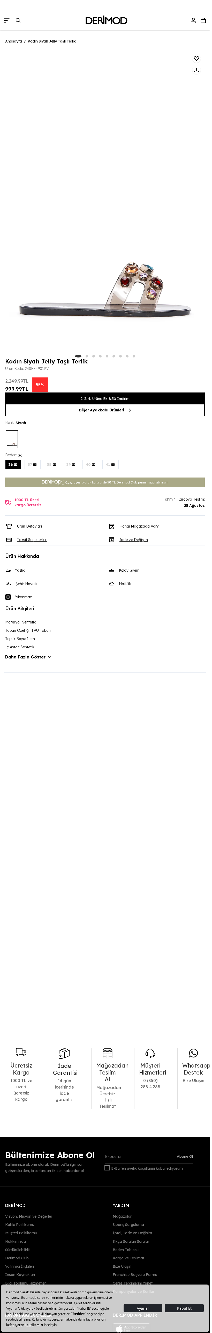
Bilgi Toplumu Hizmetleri (26, 1283)
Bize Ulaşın (122, 1266)
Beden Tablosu (126, 1249)
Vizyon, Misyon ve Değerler (28, 1216)
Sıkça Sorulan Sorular (131, 1241)
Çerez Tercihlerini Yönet (133, 1283)
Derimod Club (17, 1258)
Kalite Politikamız (20, 1224)
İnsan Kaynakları (20, 1274)
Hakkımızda (15, 1241)
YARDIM (121, 1205)
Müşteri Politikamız (21, 1233)
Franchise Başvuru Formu (135, 1274)
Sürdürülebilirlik (18, 1249)
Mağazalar (122, 1216)
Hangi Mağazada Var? (139, 526)
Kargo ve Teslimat (128, 1258)
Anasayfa (13, 41)
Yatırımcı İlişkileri (19, 1266)
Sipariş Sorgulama (128, 1224)
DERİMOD (15, 1205)
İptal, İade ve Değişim (132, 1233)
